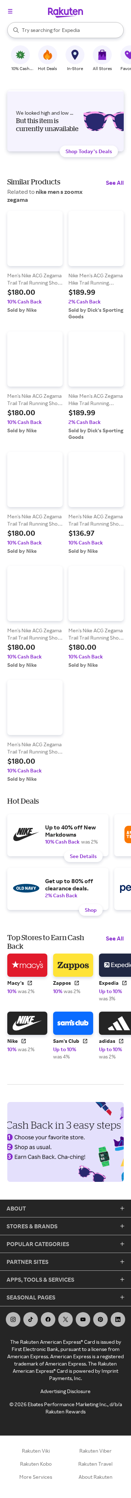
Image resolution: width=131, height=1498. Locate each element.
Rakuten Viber (95, 1451)
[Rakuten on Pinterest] (100, 1319)
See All (115, 182)
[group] (35, 262)
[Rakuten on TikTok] (30, 1319)
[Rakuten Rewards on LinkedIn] (118, 1319)
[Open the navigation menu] (10, 11)
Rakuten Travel (95, 1464)
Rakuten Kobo (36, 1464)
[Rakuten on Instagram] (13, 1319)
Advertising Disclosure (65, 1391)
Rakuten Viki (36, 1451)
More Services (35, 1477)
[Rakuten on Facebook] (48, 1319)
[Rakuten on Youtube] (83, 1319)
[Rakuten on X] (65, 1319)
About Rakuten (95, 1477)
